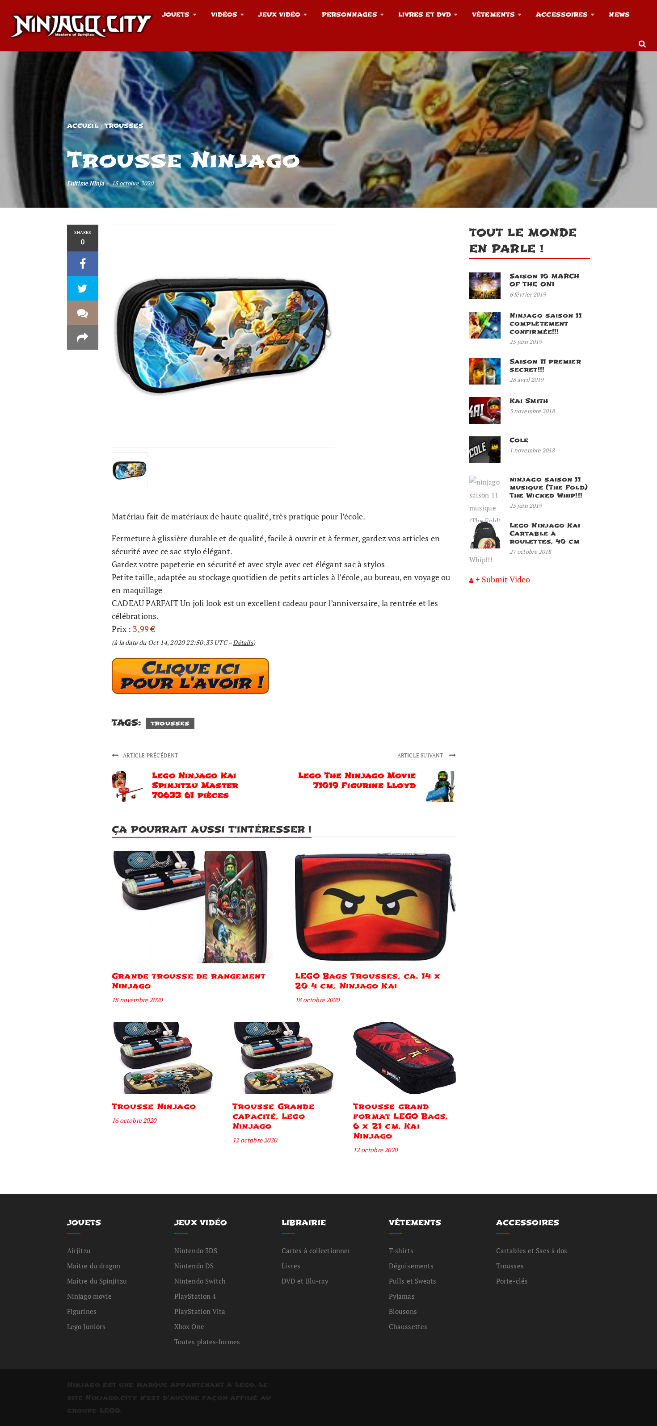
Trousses (124, 126)
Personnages (349, 14)
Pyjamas (402, 1296)
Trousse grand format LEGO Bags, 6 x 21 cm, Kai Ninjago (400, 1121)
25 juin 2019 (526, 342)
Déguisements (411, 1265)
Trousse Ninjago (154, 1106)
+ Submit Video (503, 579)
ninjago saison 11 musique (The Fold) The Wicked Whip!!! (549, 487)
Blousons (403, 1311)
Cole (519, 440)
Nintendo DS (194, 1265)
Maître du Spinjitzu (97, 1280)
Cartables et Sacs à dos (531, 1250)
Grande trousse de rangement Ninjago (188, 981)
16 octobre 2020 (134, 1120)
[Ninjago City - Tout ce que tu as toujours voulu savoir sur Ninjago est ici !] (81, 25)
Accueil (82, 126)
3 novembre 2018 (532, 411)
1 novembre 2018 (532, 450)
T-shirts (401, 1250)
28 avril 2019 (526, 380)
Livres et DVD (424, 14)
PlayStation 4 (195, 1296)
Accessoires (562, 14)
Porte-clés (512, 1280)
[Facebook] (82, 263)
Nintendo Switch (200, 1280)
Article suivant (421, 755)
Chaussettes (408, 1326)
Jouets (176, 14)
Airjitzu (79, 1250)
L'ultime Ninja (85, 183)
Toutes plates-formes (207, 1341)
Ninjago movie (89, 1296)
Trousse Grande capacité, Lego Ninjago (273, 1116)
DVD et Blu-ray (305, 1280)
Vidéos (224, 14)
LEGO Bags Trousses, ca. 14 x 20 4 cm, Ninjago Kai (368, 981)
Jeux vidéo (279, 14)
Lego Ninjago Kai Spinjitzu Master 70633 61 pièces (195, 785)
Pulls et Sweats (413, 1280)
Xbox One (189, 1326)
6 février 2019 (528, 294)
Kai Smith (529, 401)
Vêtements (493, 14)
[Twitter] (82, 288)
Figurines (82, 1311)
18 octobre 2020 (317, 999)
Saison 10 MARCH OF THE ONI (545, 280)
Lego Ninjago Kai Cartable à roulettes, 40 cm (545, 533)
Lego (244, 1384)
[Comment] (82, 313)
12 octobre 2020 (254, 1140)
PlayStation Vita (200, 1311)
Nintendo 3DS (195, 1250)
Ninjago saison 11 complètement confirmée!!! (545, 323)
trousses (170, 723)
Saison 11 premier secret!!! (545, 365)
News (619, 14)
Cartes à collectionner (316, 1250)
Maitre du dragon (94, 1265)
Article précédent (150, 755)
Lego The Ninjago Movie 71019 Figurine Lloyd (357, 780)
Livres (291, 1265)
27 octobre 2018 (531, 552)
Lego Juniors (86, 1326)
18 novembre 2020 (137, 999)
